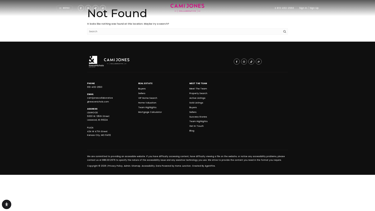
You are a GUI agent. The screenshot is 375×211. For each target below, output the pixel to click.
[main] (187, 21)
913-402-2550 (285, 8)
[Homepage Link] (187, 8)
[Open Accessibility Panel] (6, 204)
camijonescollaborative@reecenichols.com (100, 99)
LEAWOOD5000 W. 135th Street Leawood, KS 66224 (98, 116)
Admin (127, 166)
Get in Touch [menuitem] (196, 126)
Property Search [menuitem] (198, 93)
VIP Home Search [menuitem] (147, 98)
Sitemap (136, 166)
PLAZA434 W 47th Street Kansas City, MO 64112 (99, 131)
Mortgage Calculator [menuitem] (150, 112)
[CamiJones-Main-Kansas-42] (116, 61)
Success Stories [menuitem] (198, 116)
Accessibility (148, 166)
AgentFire (210, 166)
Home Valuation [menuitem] (147, 102)
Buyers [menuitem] (193, 107)
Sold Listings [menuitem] (196, 102)
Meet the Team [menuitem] (198, 88)
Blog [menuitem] (191, 130)
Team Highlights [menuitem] (198, 121)
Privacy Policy (115, 166)
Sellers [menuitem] (193, 112)
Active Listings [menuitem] (197, 98)
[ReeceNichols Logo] (96, 61)
